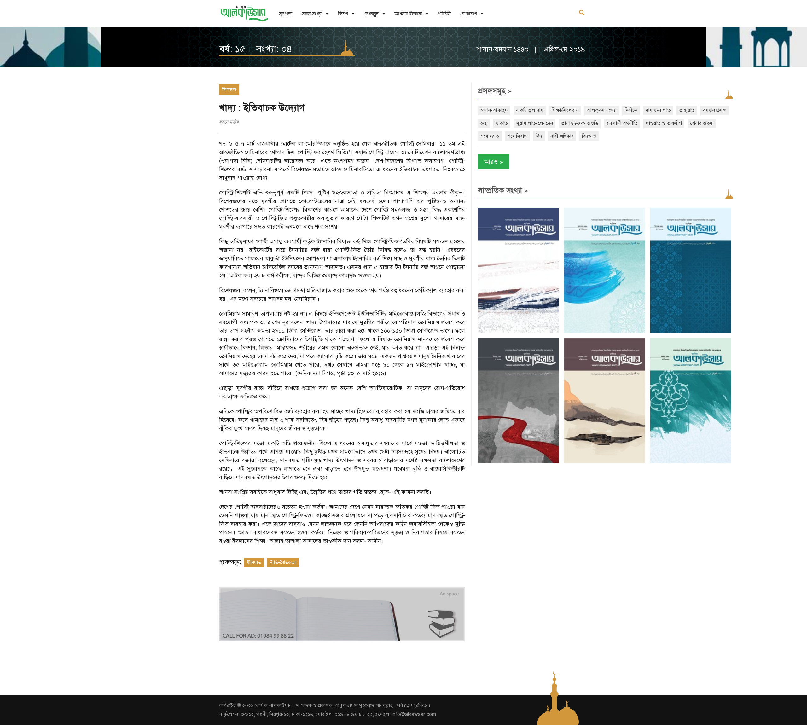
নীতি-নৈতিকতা (283, 562)
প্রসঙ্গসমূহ (495, 91)
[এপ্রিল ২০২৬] (604, 461)
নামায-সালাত (658, 110)
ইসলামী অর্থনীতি (622, 123)
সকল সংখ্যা (312, 13)
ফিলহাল (229, 89)
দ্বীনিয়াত (254, 562)
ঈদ (539, 136)
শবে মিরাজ (517, 136)
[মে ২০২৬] (518, 461)
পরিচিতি (444, 13)
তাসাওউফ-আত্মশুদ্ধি (579, 123)
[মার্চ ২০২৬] (690, 461)
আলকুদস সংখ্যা (602, 110)
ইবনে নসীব (229, 122)
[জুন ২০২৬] (690, 331)
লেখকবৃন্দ (371, 13)
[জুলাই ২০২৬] (604, 331)
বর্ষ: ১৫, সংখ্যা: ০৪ (255, 49)
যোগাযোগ (468, 13)
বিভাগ (343, 13)
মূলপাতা (285, 13)
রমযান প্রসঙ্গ (714, 110)
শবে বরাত (489, 136)
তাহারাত (687, 110)
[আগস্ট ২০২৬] (518, 331)
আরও (493, 161)
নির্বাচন (631, 110)
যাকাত (502, 123)
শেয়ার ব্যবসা (702, 123)
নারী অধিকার (562, 136)
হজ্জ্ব (484, 123)
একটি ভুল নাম (529, 110)
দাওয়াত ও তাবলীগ (664, 123)
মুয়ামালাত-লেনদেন (534, 123)
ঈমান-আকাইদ (494, 110)
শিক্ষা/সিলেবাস (565, 110)
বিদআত (589, 136)
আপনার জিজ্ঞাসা (408, 13)
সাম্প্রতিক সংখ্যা (503, 190)
